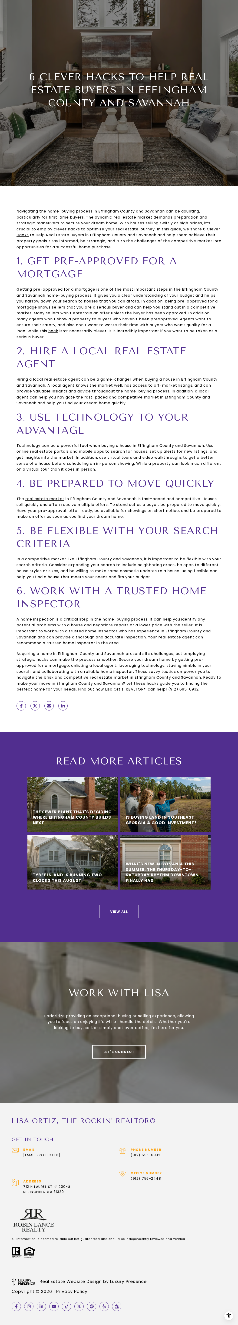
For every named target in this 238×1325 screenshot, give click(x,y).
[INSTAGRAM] (28, 1306)
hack (53, 331)
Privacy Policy (71, 1291)
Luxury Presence (128, 1281)
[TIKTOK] (66, 1306)
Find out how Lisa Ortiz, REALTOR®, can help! (122, 689)
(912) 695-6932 (183, 689)
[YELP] (104, 1306)
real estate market (44, 498)
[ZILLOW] (116, 1306)
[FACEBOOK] (16, 1306)
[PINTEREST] (91, 1306)
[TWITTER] (79, 1306)
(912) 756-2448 (146, 1178)
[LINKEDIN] (41, 1306)
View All (119, 911)
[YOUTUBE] (54, 1306)
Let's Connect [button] (119, 1051)
